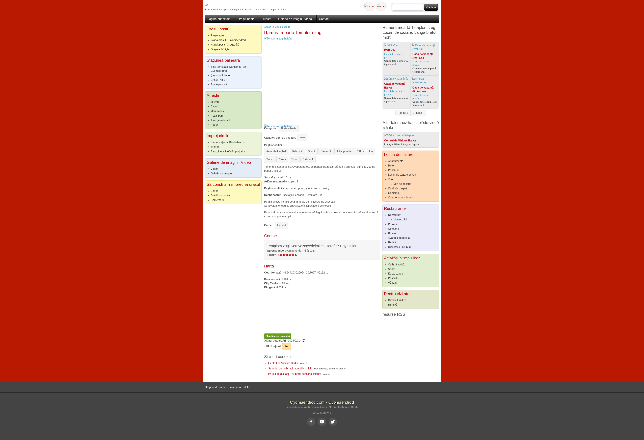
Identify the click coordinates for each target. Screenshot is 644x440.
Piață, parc (217, 115)
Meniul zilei (400, 219)
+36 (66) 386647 (288, 254)
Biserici (215, 106)
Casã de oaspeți (398, 188)
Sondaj (215, 191)
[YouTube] (322, 422)
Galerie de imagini (221, 173)
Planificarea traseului (278, 336)
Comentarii (217, 200)
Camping (393, 193)
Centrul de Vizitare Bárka (283, 363)
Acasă (267, 27)
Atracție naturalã (220, 120)
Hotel (391, 165)
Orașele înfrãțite (220, 49)
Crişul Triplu (218, 79)
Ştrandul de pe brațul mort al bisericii (290, 368)
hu (372, 6)
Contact (324, 19)
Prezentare (217, 35)
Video (214, 168)
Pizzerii (392, 224)
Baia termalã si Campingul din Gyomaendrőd (229, 68)
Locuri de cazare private (402, 174)
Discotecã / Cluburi (399, 247)
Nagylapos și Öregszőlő (225, 44)
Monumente (218, 111)
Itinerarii (215, 146)
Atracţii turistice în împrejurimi (228, 151)
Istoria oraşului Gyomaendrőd (228, 40)
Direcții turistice (397, 300)
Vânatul (392, 282)
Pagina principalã (218, 19)
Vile (390, 179)
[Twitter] (333, 422)
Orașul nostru (246, 19)
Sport (391, 269)
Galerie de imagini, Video (295, 19)
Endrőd (281, 225)
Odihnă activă (396, 264)
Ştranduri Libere (220, 75)
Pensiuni (393, 170)
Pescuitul (393, 278)
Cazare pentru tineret (400, 197)
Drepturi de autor (215, 387)
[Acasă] (210, 5)
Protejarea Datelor (239, 387)
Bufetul (392, 233)
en (384, 6)
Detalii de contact (221, 195)
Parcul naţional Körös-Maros (228, 142)
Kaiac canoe (395, 273)
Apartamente (395, 161)
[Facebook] (311, 422)
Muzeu (215, 101)
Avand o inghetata (399, 237)
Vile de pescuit (402, 183)
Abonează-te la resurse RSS (384, 320)
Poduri (215, 124)
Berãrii (392, 242)
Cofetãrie (393, 228)
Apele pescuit (282, 27)
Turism (266, 19)
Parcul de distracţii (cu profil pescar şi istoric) (294, 373)
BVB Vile (389, 50)
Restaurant (394, 215)
